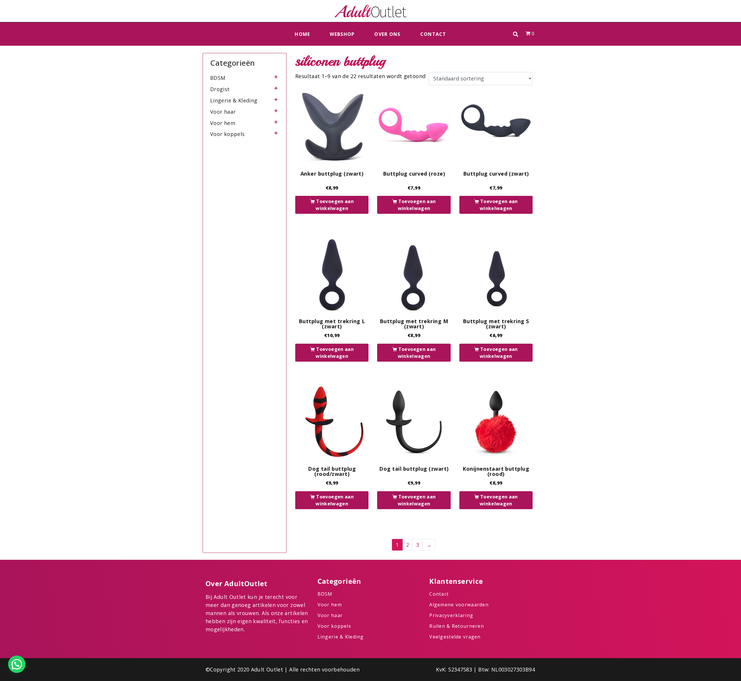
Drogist (220, 89)
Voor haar (223, 111)
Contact (433, 34)
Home (302, 34)
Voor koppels (227, 133)
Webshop (342, 34)
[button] (515, 34)
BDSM (217, 77)
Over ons (387, 34)
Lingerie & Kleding (233, 100)
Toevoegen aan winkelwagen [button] (335, 204)
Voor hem (222, 122)
